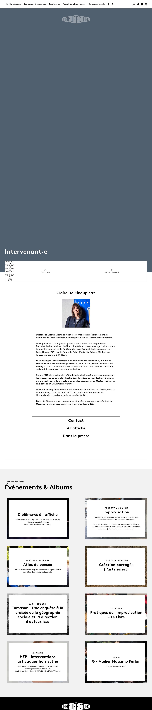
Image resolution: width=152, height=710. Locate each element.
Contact (76, 420)
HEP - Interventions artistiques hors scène (37, 658)
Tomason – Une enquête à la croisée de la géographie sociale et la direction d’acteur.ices (37, 615)
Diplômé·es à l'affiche (38, 514)
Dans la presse (76, 436)
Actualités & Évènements (74, 4)
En (113, 4)
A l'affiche (76, 428)
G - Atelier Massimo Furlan (116, 661)
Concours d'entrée (97, 4)
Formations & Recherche (35, 4)
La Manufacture (13, 4)
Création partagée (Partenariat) (116, 566)
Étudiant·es (54, 4)
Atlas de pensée (37, 564)
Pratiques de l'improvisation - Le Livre (116, 614)
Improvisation (116, 512)
